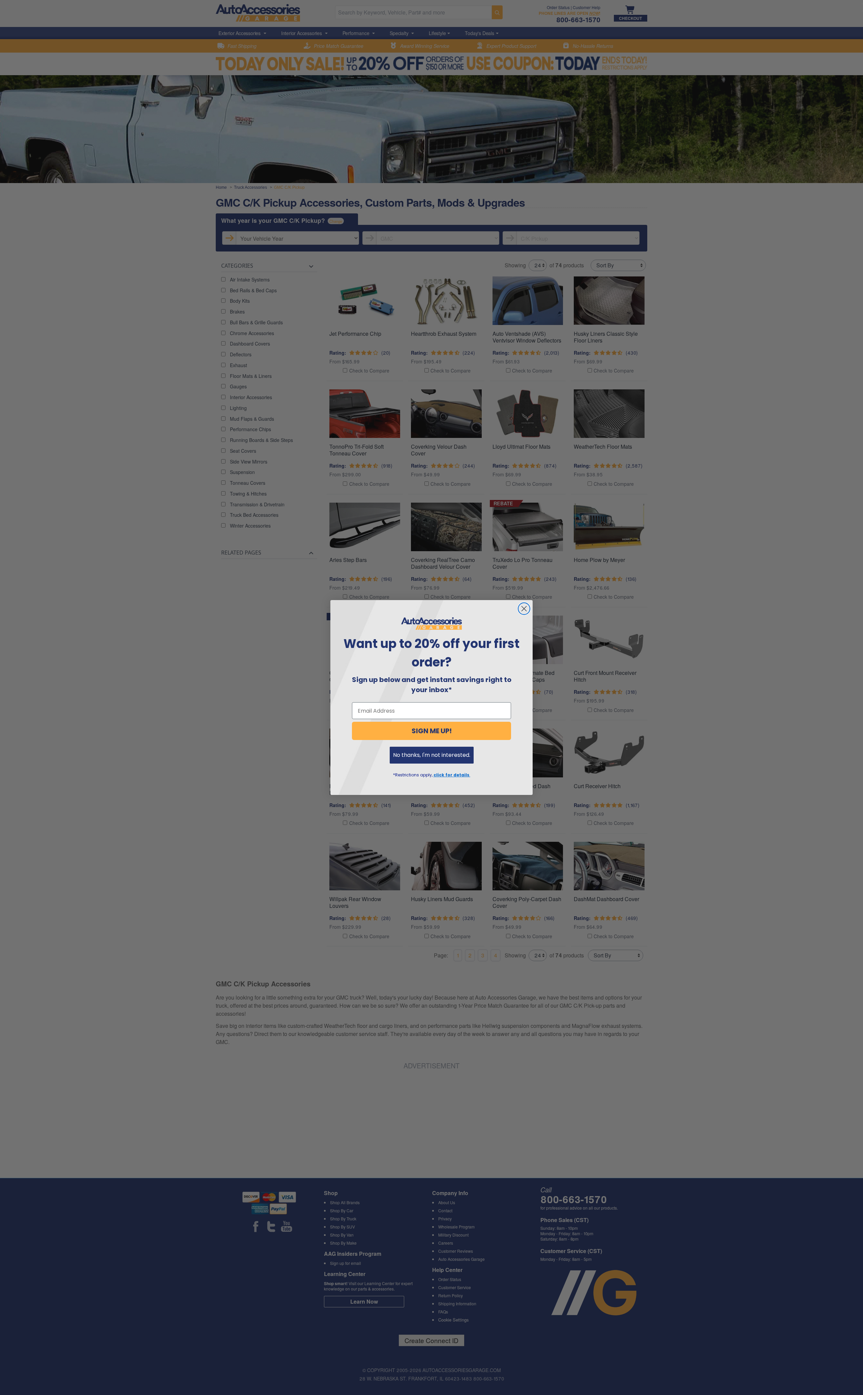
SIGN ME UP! (432, 731)
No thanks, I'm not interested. (431, 755)
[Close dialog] (524, 609)
